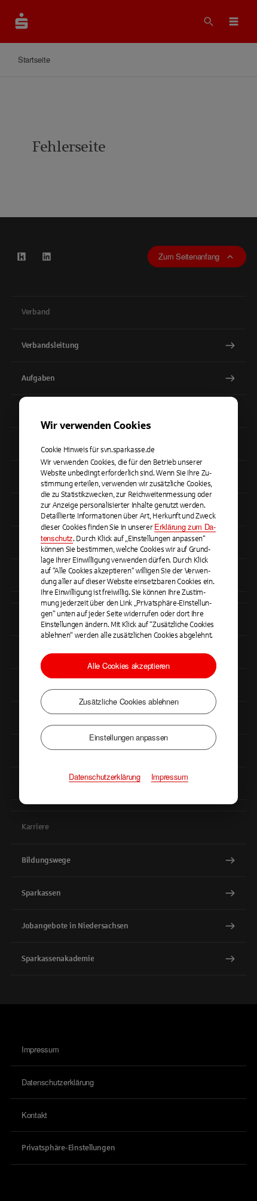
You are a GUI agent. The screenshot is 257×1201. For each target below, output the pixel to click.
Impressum (169, 776)
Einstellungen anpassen (128, 737)
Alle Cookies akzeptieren (128, 665)
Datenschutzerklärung (104, 776)
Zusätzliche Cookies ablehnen (129, 701)
